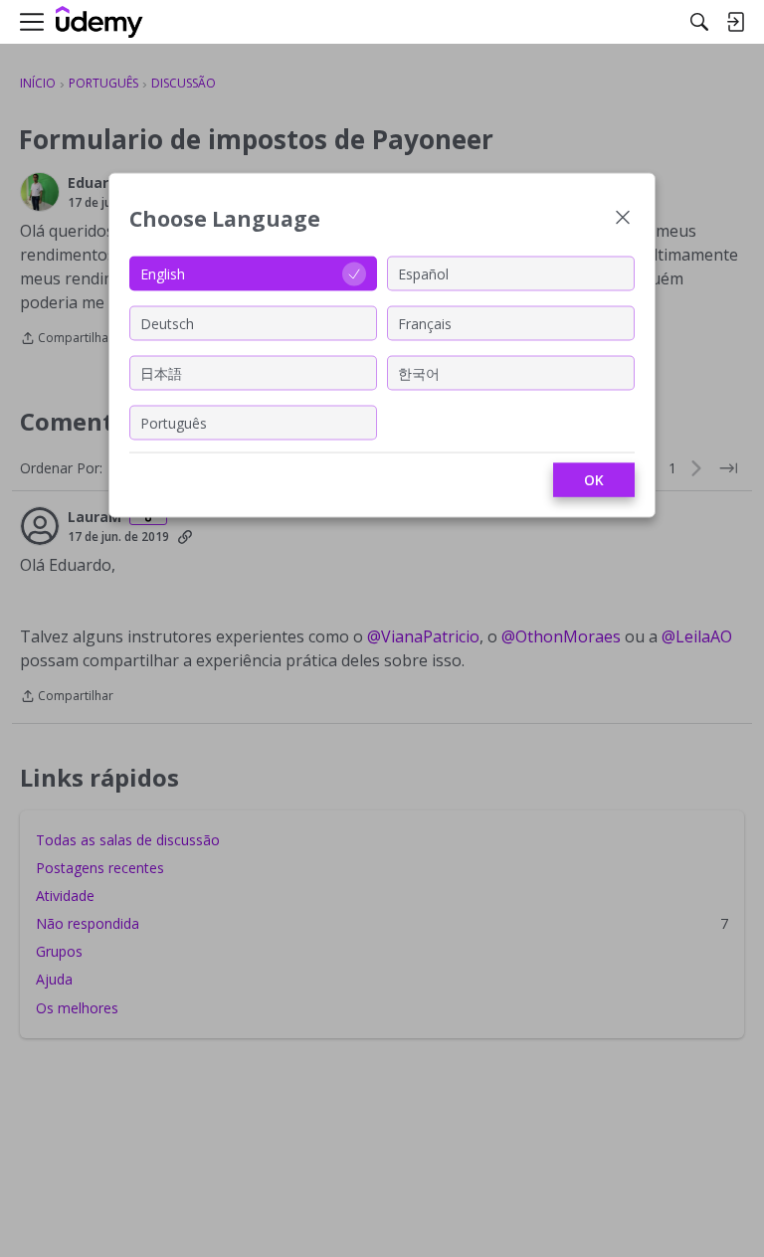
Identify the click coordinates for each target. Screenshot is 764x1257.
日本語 (161, 372)
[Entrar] (735, 22)
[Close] (623, 219)
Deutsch (167, 322)
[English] (99, 22)
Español (423, 273)
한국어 (419, 372)
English (162, 273)
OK (594, 479)
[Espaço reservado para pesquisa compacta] (699, 22)
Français (425, 322)
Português (173, 422)
